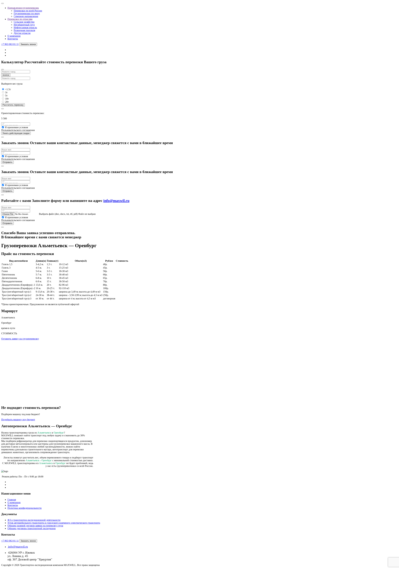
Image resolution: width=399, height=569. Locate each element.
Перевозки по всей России (28, 10)
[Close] (2, 69)
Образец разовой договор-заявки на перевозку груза (35, 525)
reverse (5, 75)
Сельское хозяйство (24, 22)
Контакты (12, 38)
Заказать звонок (28, 44)
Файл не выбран (87, 214)
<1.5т (8, 89)
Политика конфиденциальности (24, 508)
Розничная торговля (24, 30)
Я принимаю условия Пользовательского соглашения (18, 128)
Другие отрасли (22, 33)
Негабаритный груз (24, 24)
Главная (11, 499)
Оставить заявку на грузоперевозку (20, 338)
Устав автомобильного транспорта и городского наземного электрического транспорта (53, 522)
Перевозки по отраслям (19, 19)
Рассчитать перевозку (13, 105)
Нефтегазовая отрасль (25, 27)
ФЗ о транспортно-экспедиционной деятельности (33, 520)
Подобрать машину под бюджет (18, 419)
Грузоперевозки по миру (27, 13)
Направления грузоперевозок (23, 8)
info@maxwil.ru (116, 201)
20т (7, 101)
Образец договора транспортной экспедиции (31, 528)
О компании (14, 36)
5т (6, 95)
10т (7, 98)
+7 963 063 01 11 (10, 44)
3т (6, 92)
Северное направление (26, 16)
